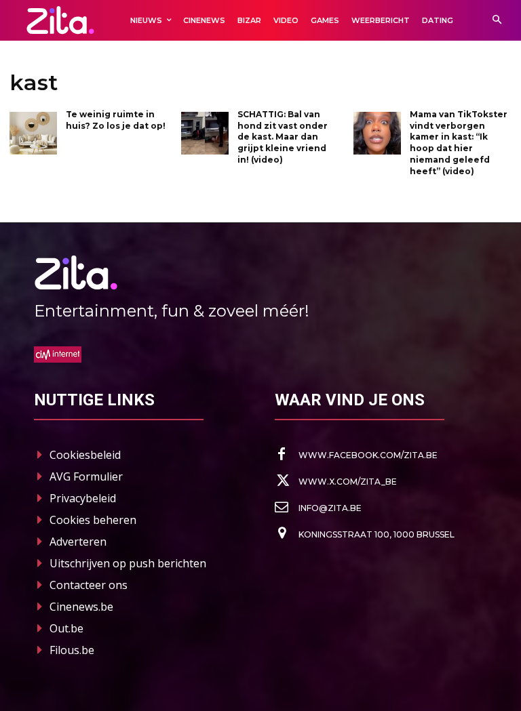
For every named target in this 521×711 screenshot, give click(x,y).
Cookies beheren (93, 519)
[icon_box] (356, 455)
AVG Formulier (86, 476)
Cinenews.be (81, 606)
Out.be (66, 628)
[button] (497, 21)
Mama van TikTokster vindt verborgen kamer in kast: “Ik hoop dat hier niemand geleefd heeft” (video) (458, 142)
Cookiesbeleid (85, 454)
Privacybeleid (83, 498)
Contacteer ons (89, 584)
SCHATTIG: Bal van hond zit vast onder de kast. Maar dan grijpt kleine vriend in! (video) (282, 137)
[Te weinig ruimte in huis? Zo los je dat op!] (33, 133)
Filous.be (72, 650)
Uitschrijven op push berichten (128, 563)
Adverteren (78, 541)
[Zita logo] (60, 20)
